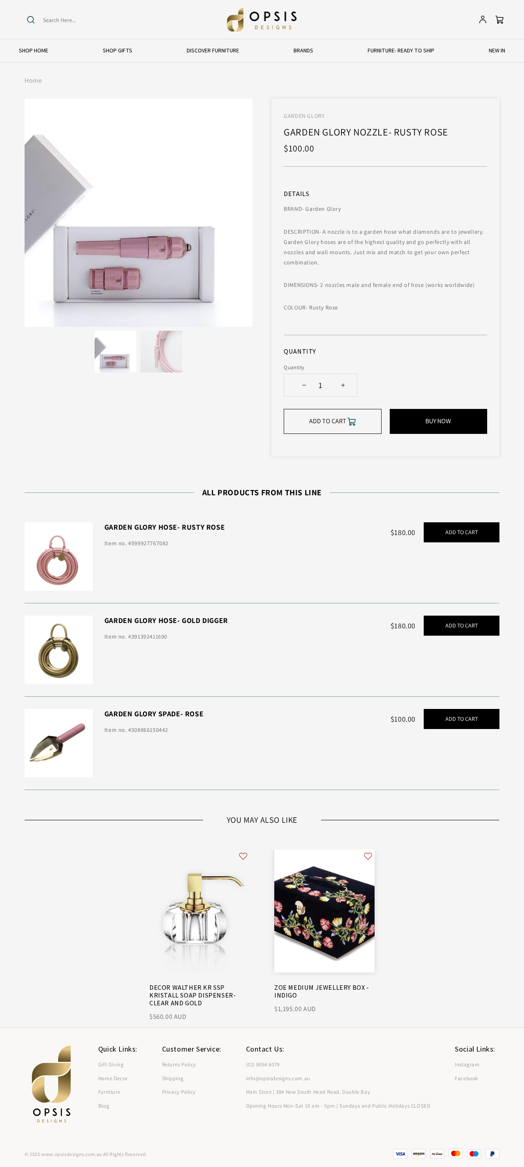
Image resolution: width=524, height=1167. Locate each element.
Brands (303, 50)
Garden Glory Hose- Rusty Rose (164, 527)
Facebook (466, 1078)
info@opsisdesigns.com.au (278, 1078)
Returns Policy (179, 1064)
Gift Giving (111, 1064)
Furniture (109, 1091)
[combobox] (74, 20)
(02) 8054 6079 (263, 1064)
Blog (103, 1105)
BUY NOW (438, 421)
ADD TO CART (461, 532)
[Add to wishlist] (243, 856)
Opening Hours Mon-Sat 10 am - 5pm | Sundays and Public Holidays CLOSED (338, 1105)
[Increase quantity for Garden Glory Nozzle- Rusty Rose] (343, 385)
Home (33, 80)
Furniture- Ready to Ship (401, 50)
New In (497, 50)
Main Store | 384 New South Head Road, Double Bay (308, 1091)
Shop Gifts (117, 50)
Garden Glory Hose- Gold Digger (166, 620)
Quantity (294, 367)
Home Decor (113, 1078)
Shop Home (33, 50)
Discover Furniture (213, 50)
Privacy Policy (179, 1091)
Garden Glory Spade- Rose (153, 713)
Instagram (467, 1064)
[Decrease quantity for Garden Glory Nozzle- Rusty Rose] (304, 385)
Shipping (173, 1078)
